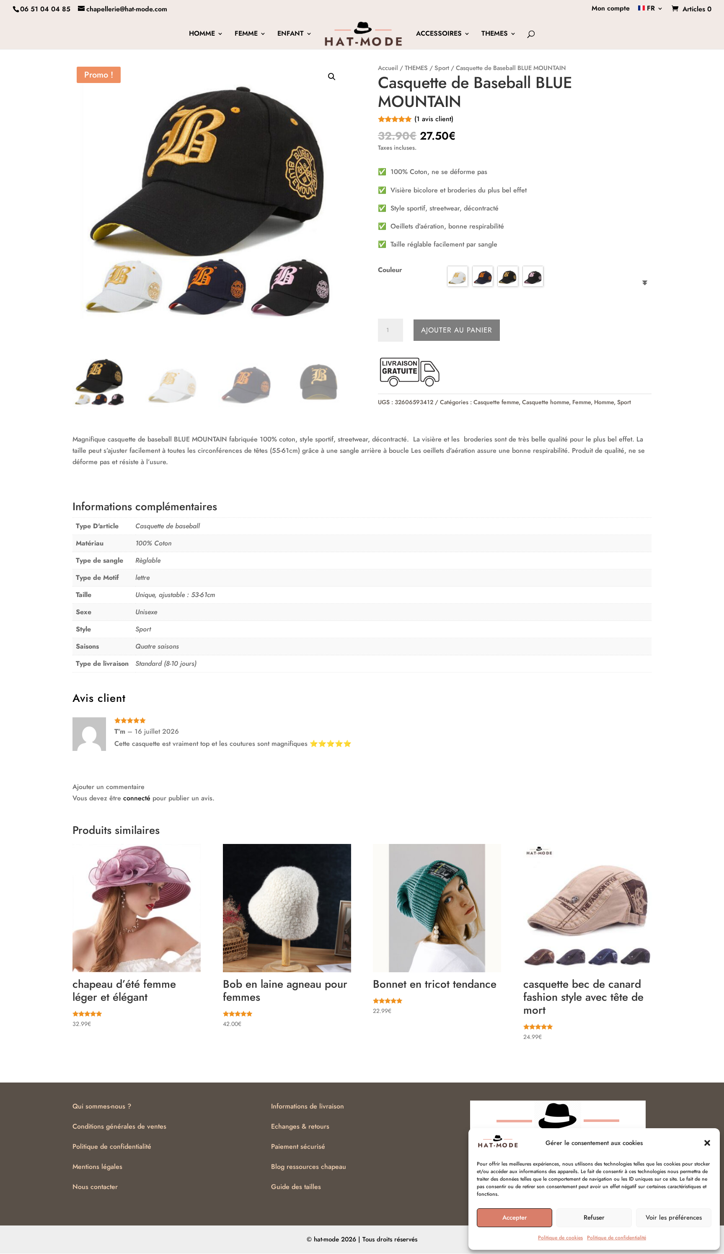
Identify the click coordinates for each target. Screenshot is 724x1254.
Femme (581, 402)
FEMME (246, 34)
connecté (136, 798)
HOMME (202, 34)
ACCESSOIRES (439, 34)
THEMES (494, 34)
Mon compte (611, 9)
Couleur (390, 270)
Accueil (388, 68)
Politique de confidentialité (616, 1237)
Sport (441, 68)
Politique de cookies (560, 1237)
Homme (604, 402)
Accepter (514, 1217)
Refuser (594, 1217)
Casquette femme (496, 402)
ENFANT (290, 34)
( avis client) (433, 119)
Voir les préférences (674, 1217)
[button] (707, 1143)
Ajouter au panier (456, 330)
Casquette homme (545, 402)
